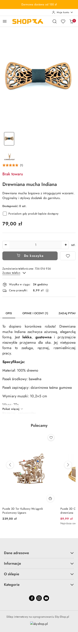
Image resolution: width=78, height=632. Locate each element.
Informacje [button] (12, 563)
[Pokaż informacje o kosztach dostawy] (47, 290)
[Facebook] (32, 598)
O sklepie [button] (11, 574)
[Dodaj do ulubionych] (68, 255)
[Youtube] (46, 598)
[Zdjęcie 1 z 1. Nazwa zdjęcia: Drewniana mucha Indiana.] (9, 138)
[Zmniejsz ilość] (6, 245)
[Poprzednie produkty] (10, 464)
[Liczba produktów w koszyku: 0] (71, 21)
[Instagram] (39, 598)
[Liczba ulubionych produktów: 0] (63, 21)
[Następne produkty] (68, 464)
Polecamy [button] (39, 425)
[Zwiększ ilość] (66, 245)
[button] (12, 165)
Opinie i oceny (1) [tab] (35, 313)
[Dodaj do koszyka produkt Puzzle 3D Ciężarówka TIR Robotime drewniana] (51, 498)
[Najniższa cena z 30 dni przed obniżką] (55, 524)
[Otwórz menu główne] (4, 21)
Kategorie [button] (12, 584)
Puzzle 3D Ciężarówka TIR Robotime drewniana (26, 511)
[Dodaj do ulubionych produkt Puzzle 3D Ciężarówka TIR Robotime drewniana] (52, 438)
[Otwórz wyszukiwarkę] (54, 21)
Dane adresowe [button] (16, 552)
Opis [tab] (9, 313)
